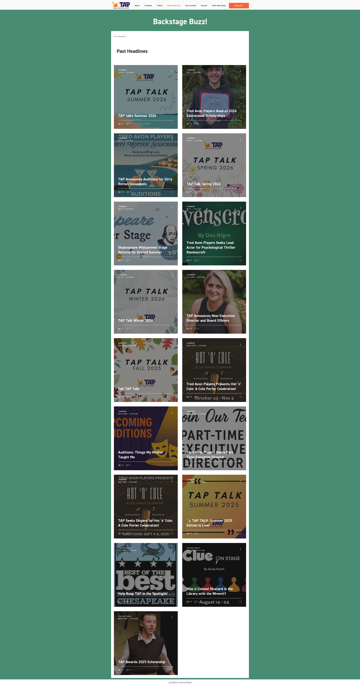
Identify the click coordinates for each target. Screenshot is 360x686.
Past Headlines (120, 37)
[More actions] (173, 71)
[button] (159, 5)
